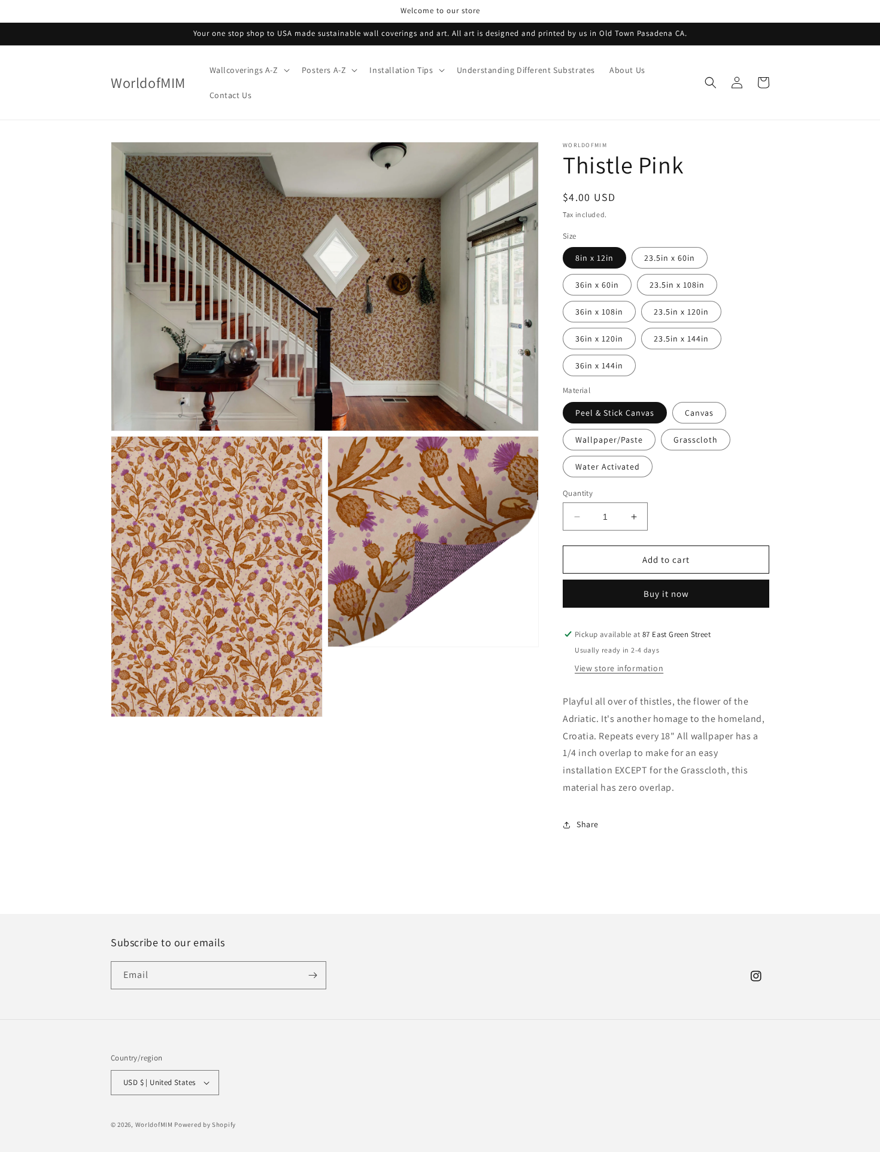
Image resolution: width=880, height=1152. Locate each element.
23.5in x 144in (681, 338)
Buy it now (666, 593)
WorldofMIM (154, 1124)
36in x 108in (599, 311)
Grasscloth (695, 439)
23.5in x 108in (677, 284)
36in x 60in (597, 284)
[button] (248, 70)
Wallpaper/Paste (609, 439)
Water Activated (607, 466)
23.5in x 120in (681, 311)
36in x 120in (599, 338)
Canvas (699, 412)
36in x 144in (599, 365)
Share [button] (587, 824)
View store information (619, 668)
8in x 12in (594, 257)
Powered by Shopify (205, 1124)
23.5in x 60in (669, 257)
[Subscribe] (312, 975)
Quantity (578, 493)
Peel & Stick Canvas (614, 412)
